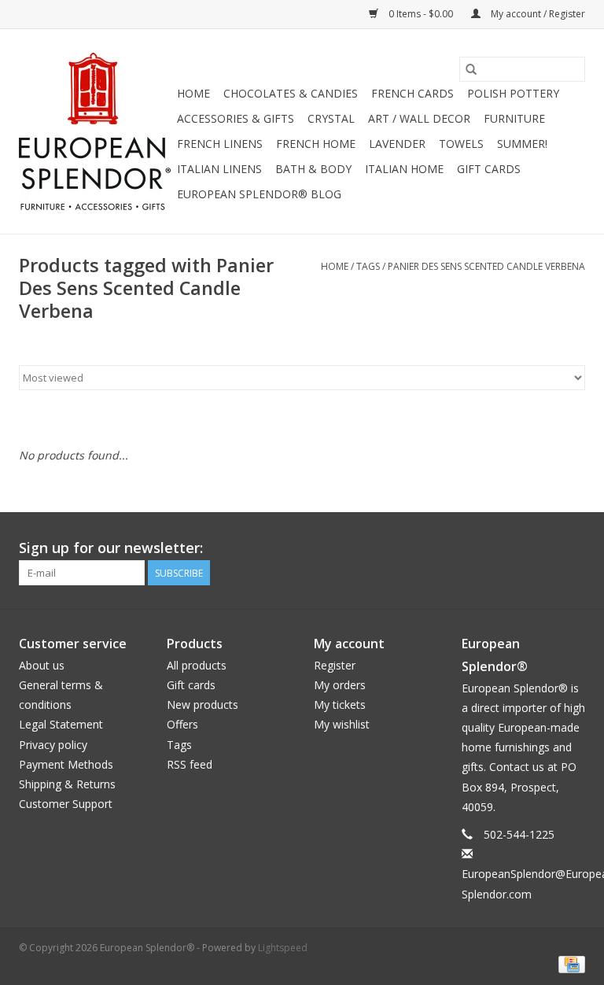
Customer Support (65, 803)
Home (193, 93)
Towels (461, 143)
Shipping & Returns (67, 784)
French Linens (220, 143)
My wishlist (342, 724)
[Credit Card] (569, 964)
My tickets (340, 704)
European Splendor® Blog (259, 193)
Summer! (522, 143)
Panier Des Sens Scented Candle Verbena (486, 266)
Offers (182, 724)
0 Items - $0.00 (420, 13)
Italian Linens (219, 168)
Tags (368, 266)
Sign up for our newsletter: (111, 548)
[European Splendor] (95, 131)
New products (202, 704)
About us (41, 665)
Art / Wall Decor (419, 118)
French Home (315, 143)
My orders (340, 684)
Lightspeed (283, 947)
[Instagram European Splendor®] (572, 548)
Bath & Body (313, 168)
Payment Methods (66, 764)
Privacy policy (53, 744)
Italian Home (404, 168)
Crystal (331, 118)
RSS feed (189, 764)
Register (334, 665)
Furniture (514, 118)
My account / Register (536, 13)
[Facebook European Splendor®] (515, 548)
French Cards (412, 93)
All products (196, 665)
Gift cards (489, 168)
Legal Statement (61, 724)
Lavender (397, 143)
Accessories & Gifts (235, 118)
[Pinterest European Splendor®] (544, 548)
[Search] (471, 69)
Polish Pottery (513, 93)
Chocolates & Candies (290, 93)
